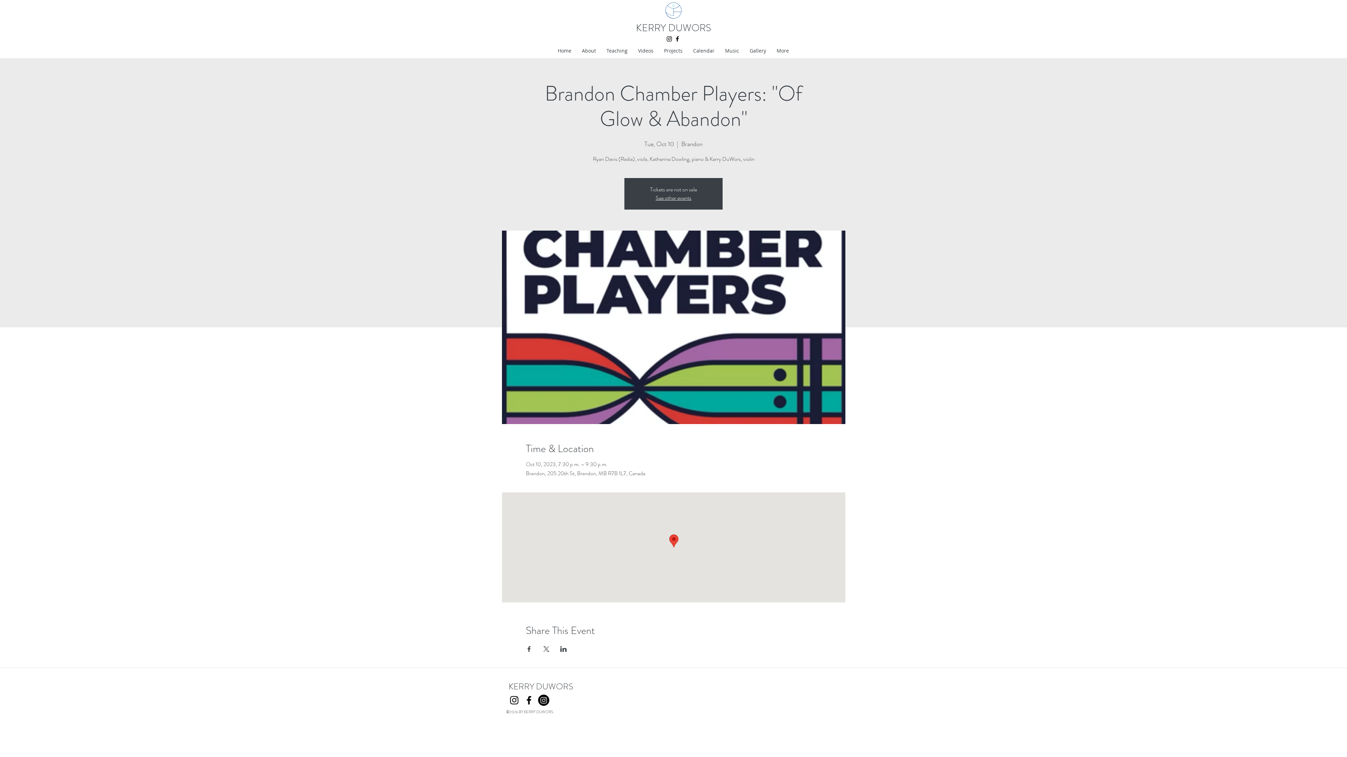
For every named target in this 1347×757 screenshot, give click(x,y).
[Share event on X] (546, 649)
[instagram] (669, 38)
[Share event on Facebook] (529, 649)
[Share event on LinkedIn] (563, 649)
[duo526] (543, 700)
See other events (673, 198)
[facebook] (677, 38)
